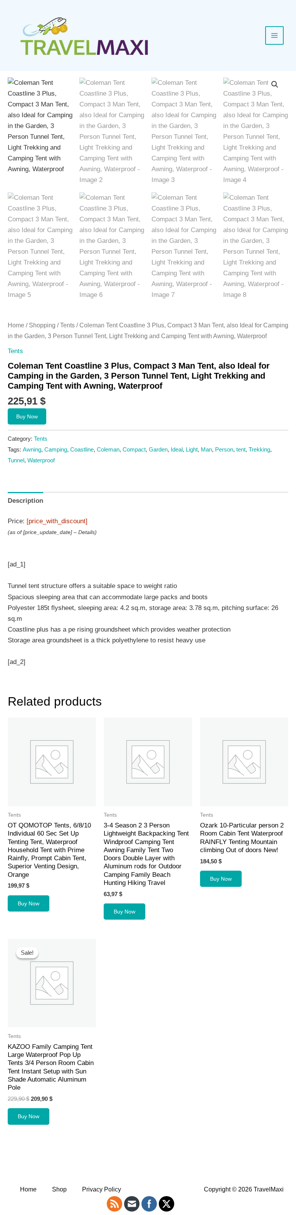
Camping (55, 449)
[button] (275, 84)
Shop (59, 1189)
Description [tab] (25, 500)
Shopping (42, 325)
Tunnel (16, 460)
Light (192, 449)
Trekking (259, 449)
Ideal (177, 449)
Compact (134, 449)
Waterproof (41, 460)
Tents (67, 325)
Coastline (82, 449)
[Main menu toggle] (274, 35)
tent (241, 449)
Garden (158, 449)
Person (224, 449)
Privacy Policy (101, 1189)
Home (16, 325)
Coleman (108, 449)
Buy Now (27, 416)
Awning (32, 449)
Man (206, 449)
